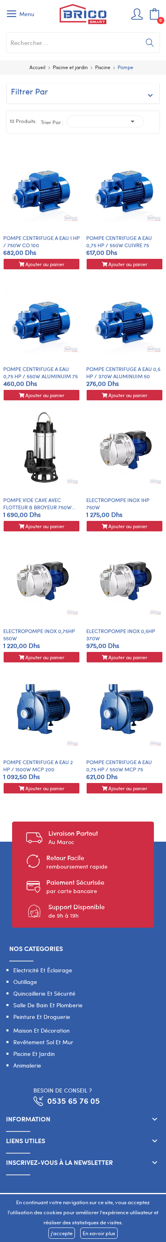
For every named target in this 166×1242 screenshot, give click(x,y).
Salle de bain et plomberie (48, 1005)
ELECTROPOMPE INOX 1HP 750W (117, 503)
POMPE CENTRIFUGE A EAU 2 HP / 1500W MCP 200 (38, 765)
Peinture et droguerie (41, 1017)
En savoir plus (99, 1233)
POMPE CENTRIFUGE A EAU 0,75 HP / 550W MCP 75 (119, 765)
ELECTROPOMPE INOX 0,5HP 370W (120, 634)
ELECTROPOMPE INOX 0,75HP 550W (39, 634)
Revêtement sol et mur (43, 1042)
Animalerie (27, 1065)
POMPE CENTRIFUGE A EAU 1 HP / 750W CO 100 (41, 241)
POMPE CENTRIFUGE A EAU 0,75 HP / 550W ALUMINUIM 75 (40, 372)
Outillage (25, 982)
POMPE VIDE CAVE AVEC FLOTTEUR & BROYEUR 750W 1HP (37, 503)
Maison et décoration (41, 1030)
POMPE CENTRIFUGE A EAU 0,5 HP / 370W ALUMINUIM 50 (123, 372)
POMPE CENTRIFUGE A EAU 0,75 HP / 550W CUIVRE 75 (119, 241)
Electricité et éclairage (42, 970)
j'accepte (62, 1233)
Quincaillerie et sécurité (44, 993)
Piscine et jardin (34, 1054)
